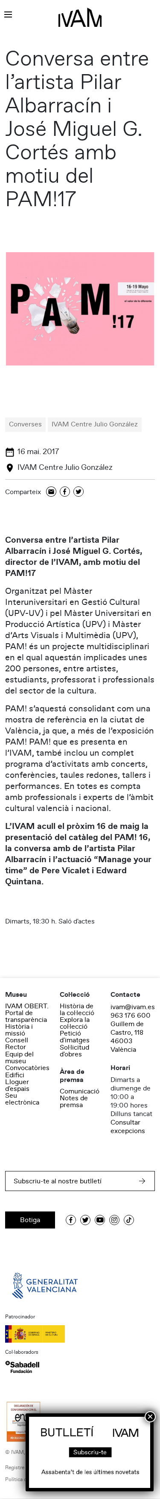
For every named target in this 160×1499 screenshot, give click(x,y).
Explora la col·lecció (75, 1023)
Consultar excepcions (128, 1126)
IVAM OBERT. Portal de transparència (27, 1013)
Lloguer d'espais (17, 1085)
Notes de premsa (74, 1101)
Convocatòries (27, 1068)
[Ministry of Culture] (80, 1333)
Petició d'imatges (75, 1036)
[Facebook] (65, 492)
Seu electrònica (22, 1099)
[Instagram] (114, 1220)
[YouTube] (100, 1220)
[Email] (51, 492)
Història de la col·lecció (77, 1009)
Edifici (14, 1075)
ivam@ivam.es (133, 1007)
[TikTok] (129, 1220)
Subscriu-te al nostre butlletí (58, 1181)
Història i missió (19, 1030)
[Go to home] (45, 1285)
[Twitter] (78, 492)
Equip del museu (19, 1057)
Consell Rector (16, 1043)
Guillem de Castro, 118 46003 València (127, 1037)
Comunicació (79, 1091)
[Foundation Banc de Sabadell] (22, 1367)
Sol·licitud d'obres (74, 1051)
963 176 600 (131, 1015)
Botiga (30, 1220)
